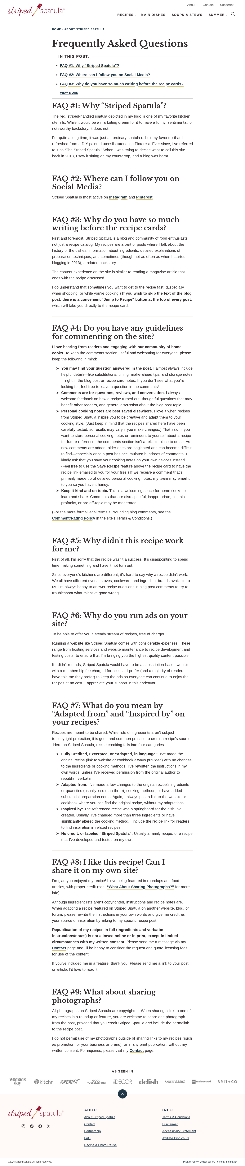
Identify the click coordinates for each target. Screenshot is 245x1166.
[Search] (233, 14)
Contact (208, 5)
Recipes (125, 15)
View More (69, 92)
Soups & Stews (187, 15)
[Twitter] (48, 1126)
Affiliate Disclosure (175, 1138)
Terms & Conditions (176, 1117)
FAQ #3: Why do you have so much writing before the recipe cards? (122, 84)
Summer (217, 15)
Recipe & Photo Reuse (100, 1145)
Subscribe (227, 5)
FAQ (87, 1138)
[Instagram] (23, 1126)
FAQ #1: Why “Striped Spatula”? (89, 65)
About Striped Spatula (84, 29)
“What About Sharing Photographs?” (140, 887)
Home (56, 29)
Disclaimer (170, 1124)
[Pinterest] (32, 1126)
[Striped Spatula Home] (36, 9)
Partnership (92, 1131)
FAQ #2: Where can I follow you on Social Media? (105, 75)
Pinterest (144, 197)
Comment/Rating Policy (73, 518)
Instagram (118, 197)
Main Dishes (153, 15)
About (191, 5)
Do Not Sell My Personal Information (218, 1161)
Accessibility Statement (179, 1131)
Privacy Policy (190, 1161)
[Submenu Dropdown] (135, 15)
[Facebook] (40, 1126)
